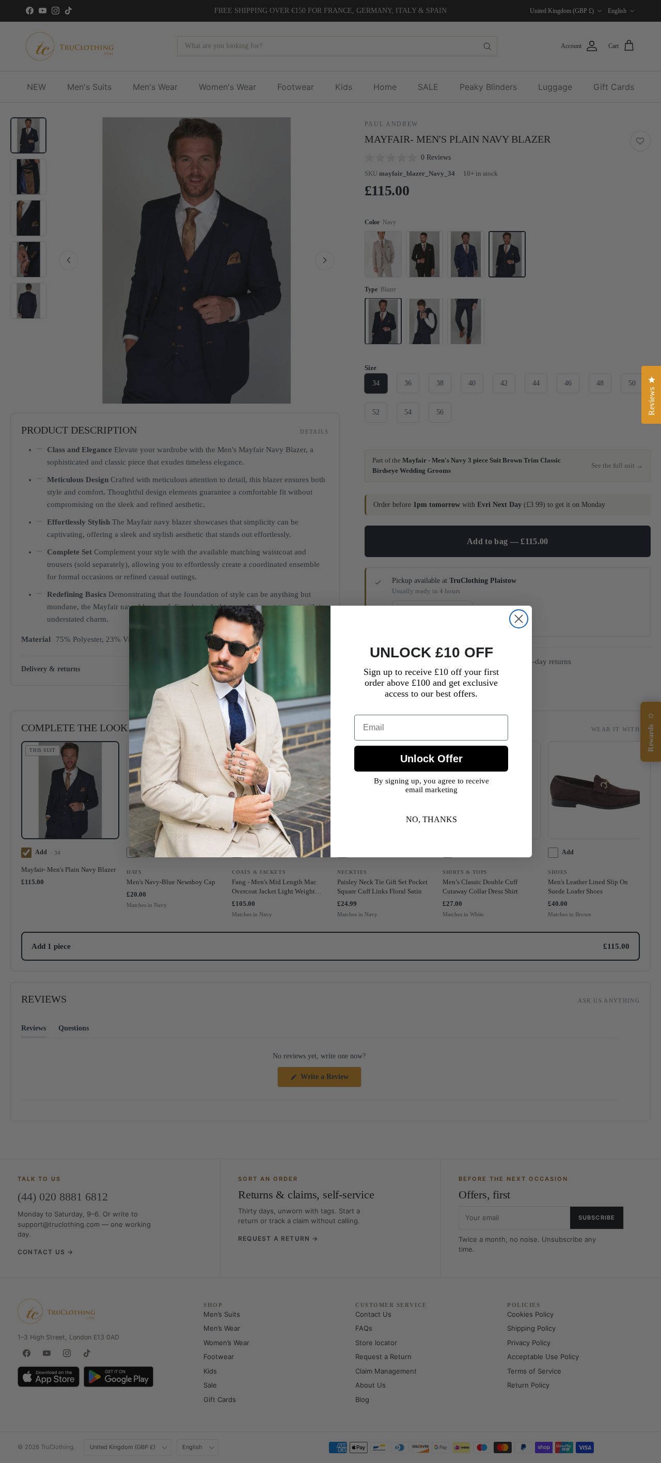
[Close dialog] (519, 619)
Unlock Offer (431, 758)
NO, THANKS (431, 819)
